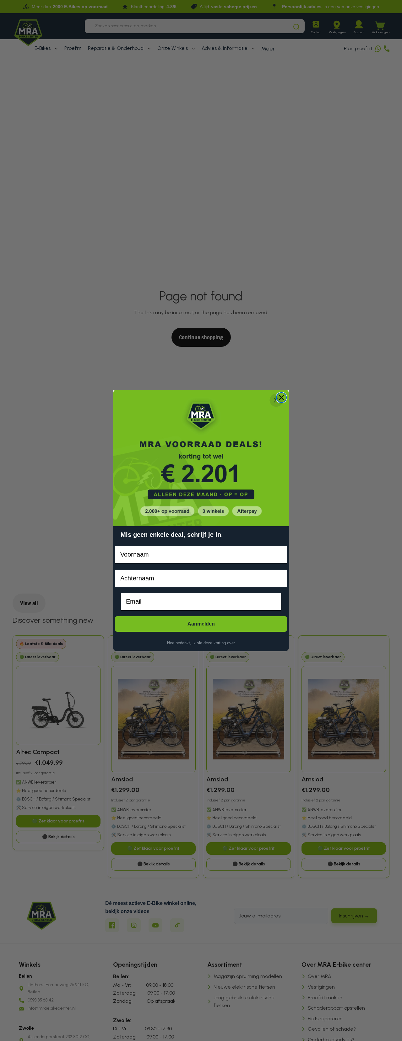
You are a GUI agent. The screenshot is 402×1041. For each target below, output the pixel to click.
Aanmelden (201, 623)
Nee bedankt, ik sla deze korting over (201, 643)
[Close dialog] (281, 398)
